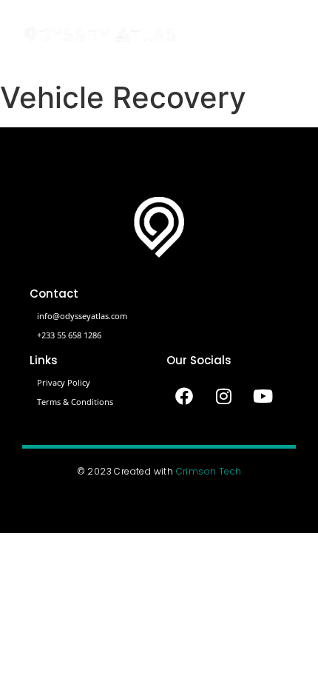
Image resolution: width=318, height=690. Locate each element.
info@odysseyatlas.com (82, 315)
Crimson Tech (209, 471)
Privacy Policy (63, 382)
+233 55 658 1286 (69, 335)
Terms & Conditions (75, 401)
